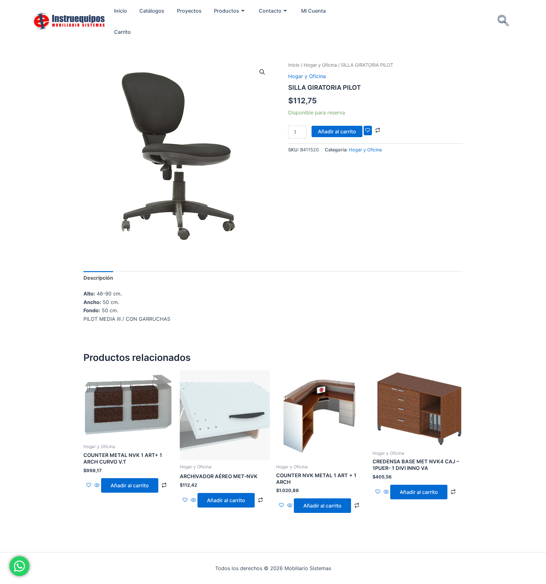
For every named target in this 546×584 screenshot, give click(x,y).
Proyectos (189, 11)
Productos (226, 11)
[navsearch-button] (503, 21)
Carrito (122, 32)
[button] (262, 72)
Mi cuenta (313, 11)
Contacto (270, 11)
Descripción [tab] (98, 278)
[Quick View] (97, 485)
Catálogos (151, 11)
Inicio (120, 11)
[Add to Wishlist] (368, 130)
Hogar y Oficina (320, 65)
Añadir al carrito (337, 131)
